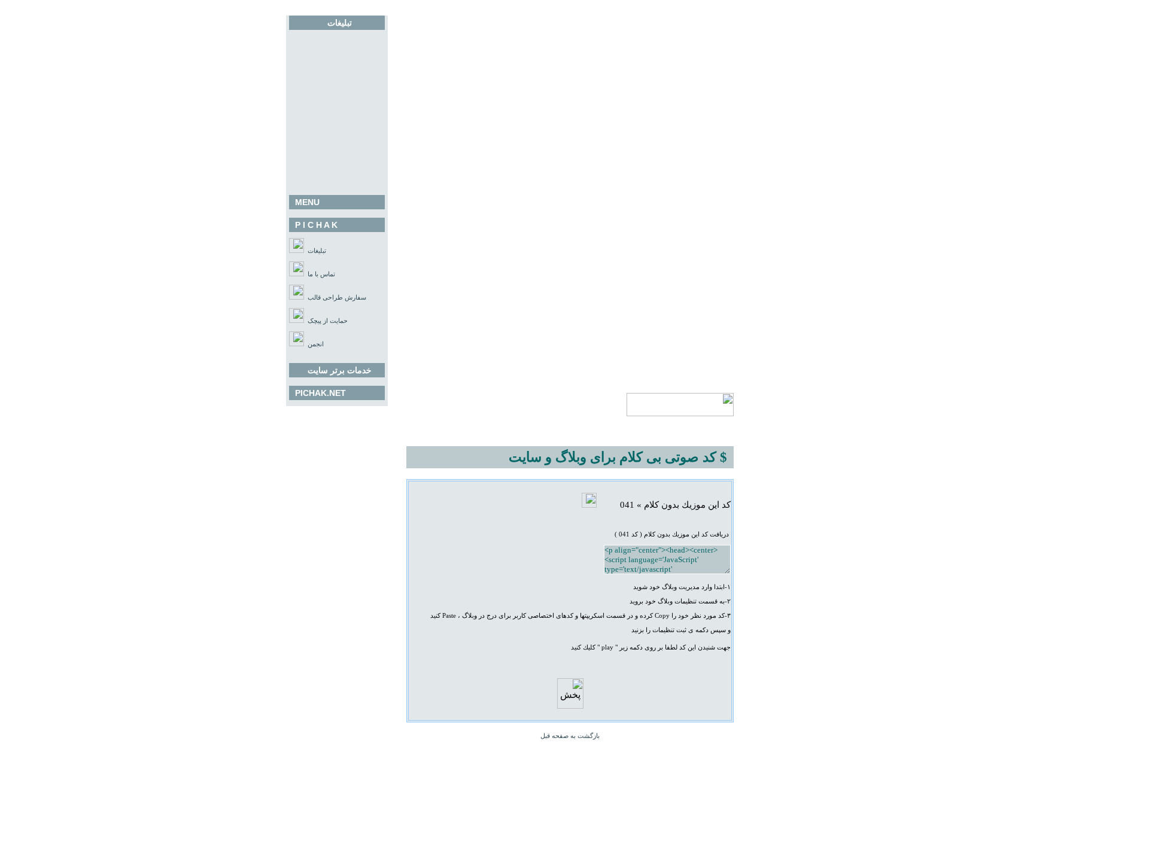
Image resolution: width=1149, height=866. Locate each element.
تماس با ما (321, 274)
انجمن (316, 344)
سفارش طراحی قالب (337, 297)
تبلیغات (317, 251)
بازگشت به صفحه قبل (570, 736)
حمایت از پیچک (328, 321)
